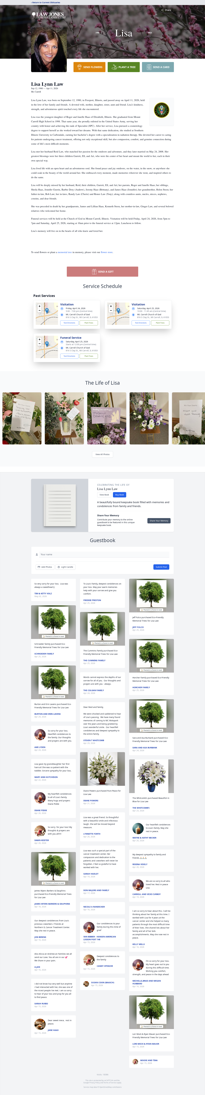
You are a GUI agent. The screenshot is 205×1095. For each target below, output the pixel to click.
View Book (104, 494)
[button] (47, 311)
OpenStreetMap (105, 1087)
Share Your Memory (159, 520)
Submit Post (161, 567)
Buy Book (119, 494)
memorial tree (65, 252)
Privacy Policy (94, 1082)
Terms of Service (110, 1082)
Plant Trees (89, 323)
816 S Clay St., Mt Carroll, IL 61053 (82, 317)
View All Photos (103, 454)
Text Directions (69, 323)
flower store (107, 252)
